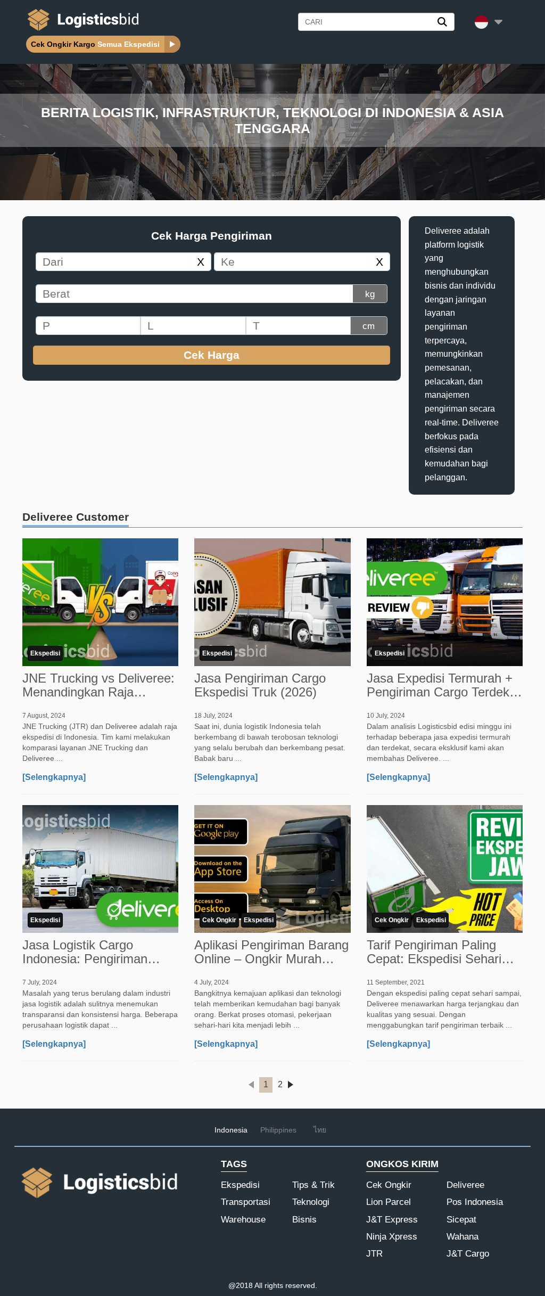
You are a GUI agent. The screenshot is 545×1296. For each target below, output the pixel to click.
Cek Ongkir (219, 920)
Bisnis (304, 1220)
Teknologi (310, 1202)
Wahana (462, 1237)
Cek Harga (212, 355)
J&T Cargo (468, 1254)
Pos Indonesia (475, 1202)
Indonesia (230, 1130)
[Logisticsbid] (80, 30)
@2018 (240, 1285)
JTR (374, 1254)
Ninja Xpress (391, 1237)
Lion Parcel (388, 1202)
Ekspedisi (45, 653)
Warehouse (243, 1220)
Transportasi (245, 1202)
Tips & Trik (313, 1185)
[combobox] (112, 261)
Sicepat (461, 1220)
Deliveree (465, 1185)
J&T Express (392, 1220)
